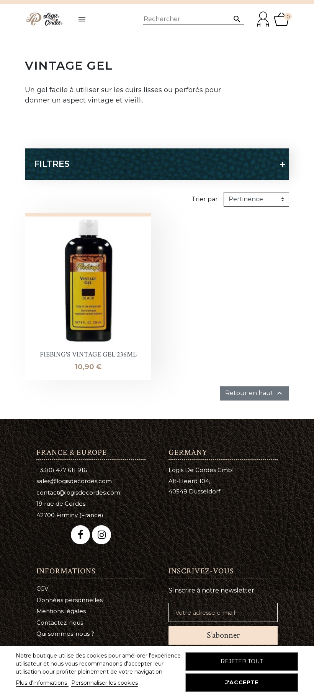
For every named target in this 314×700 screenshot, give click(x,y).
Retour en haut (254, 393)
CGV (42, 588)
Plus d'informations (42, 682)
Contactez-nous (59, 622)
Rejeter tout (242, 661)
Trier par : (206, 199)
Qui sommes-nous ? (65, 633)
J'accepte (241, 682)
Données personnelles (69, 600)
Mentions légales (61, 611)
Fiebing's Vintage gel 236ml (88, 354)
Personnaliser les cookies (104, 682)
